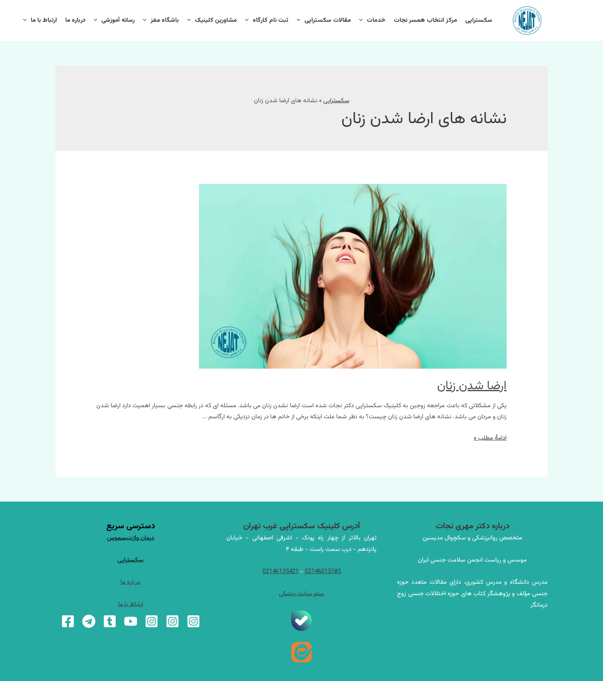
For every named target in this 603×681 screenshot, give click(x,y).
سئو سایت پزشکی (301, 593)
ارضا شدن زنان (472, 386)
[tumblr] (109, 621)
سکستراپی (478, 20)
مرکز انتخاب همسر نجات (425, 20)
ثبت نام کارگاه (270, 20)
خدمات (376, 20)
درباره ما (75, 20)
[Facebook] (68, 621)
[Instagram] (193, 621)
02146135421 (281, 571)
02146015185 (323, 571)
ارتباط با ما (44, 20)
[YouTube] (130, 621)
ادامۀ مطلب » (490, 438)
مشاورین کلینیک (216, 20)
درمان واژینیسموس (130, 538)
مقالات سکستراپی (327, 20)
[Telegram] (89, 621)
